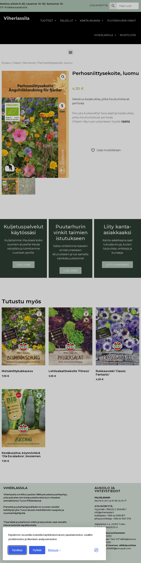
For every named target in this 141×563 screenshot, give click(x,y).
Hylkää (37, 550)
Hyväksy (17, 550)
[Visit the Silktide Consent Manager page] (96, 550)
